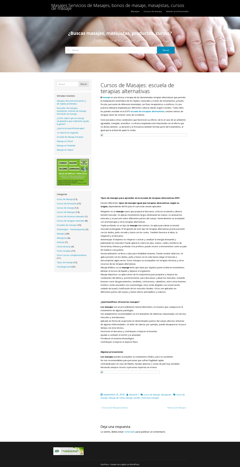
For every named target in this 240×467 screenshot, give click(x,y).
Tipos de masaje (65, 262)
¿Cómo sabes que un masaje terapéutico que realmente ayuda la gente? (73, 121)
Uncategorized (64, 266)
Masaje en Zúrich (65, 141)
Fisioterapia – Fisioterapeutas (71, 229)
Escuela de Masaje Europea (70, 136)
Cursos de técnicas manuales (70, 216)
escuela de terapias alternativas (147, 111)
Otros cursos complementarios (72, 255)
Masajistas (62, 237)
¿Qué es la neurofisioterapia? (71, 128)
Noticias (60, 242)
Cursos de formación (67, 203)
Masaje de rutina (117, 397)
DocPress (105, 464)
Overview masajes (150, 397)
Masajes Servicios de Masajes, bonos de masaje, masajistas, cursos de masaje (117, 5)
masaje (106, 97)
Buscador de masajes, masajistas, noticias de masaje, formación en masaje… (72, 111)
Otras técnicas (64, 246)
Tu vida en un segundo (67, 132)
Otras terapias (64, 250)
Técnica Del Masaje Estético (115, 407)
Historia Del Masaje (176, 407)
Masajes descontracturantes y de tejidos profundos (71, 102)
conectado (129, 431)
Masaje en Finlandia (66, 145)
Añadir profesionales (177, 11)
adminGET (134, 394)
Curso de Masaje (65, 199)
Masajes (135, 11)
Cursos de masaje (153, 11)
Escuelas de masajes (67, 225)
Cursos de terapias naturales (70, 220)
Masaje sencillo (133, 397)
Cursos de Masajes (66, 212)
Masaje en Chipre (65, 149)
